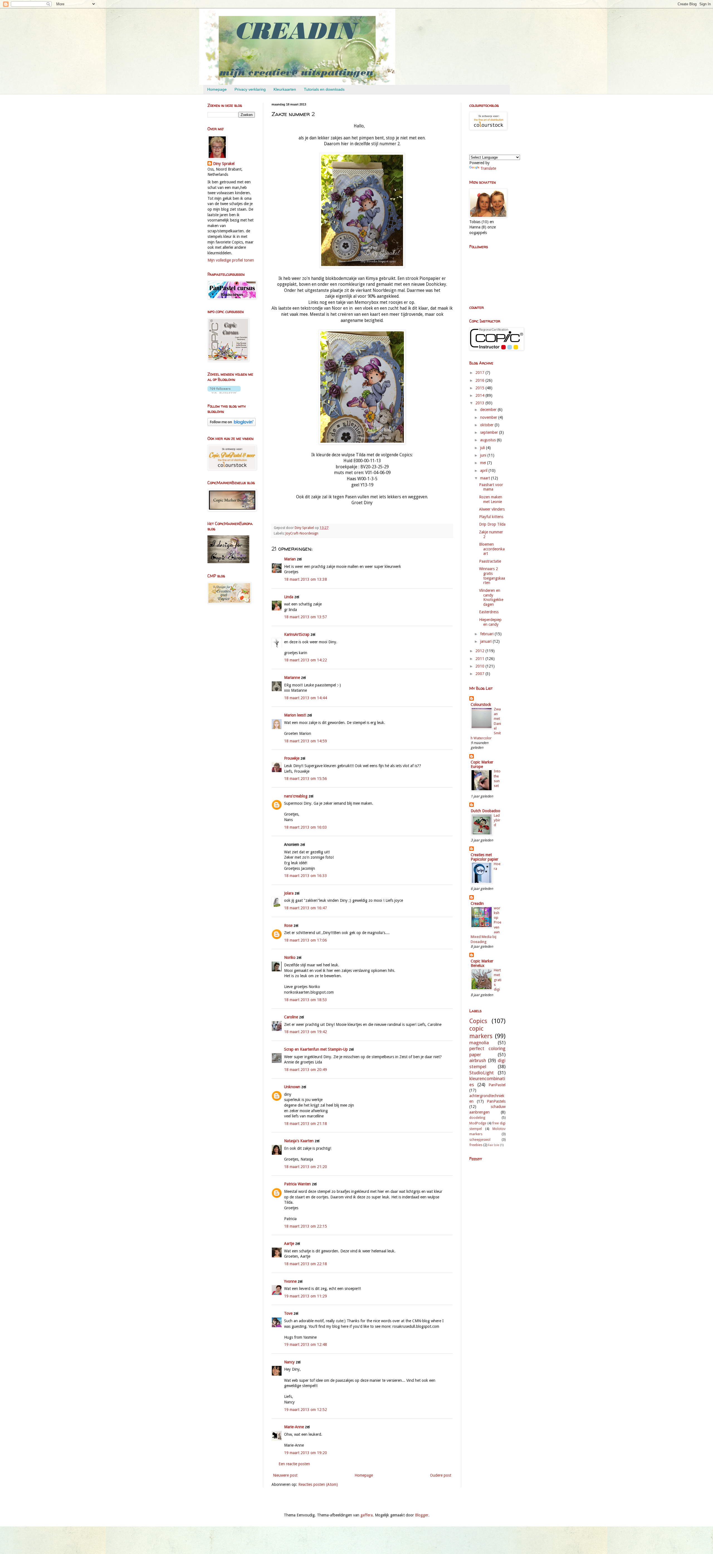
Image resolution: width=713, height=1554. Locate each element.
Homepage (217, 89)
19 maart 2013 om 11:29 (305, 1296)
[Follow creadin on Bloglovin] (224, 392)
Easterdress (489, 612)
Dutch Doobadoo (485, 811)
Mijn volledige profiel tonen (230, 260)
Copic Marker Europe (482, 764)
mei (483, 462)
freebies (475, 1145)
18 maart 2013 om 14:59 (305, 741)
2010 (480, 666)
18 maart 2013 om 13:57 (305, 617)
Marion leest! (295, 715)
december (489, 409)
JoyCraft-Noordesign (301, 533)
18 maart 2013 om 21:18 (305, 1123)
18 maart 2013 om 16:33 (305, 875)
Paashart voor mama (491, 487)
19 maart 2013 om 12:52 (305, 1409)
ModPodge (477, 1123)
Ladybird (497, 820)
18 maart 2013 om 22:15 (305, 1226)
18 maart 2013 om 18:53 (305, 1000)
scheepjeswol (479, 1139)
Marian (290, 559)
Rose (288, 925)
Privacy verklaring (250, 89)
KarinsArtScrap (296, 634)
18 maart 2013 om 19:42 (305, 1032)
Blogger (421, 1515)
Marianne (292, 677)
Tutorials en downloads (324, 89)
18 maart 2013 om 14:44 (305, 698)
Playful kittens (491, 516)
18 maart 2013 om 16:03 (305, 827)
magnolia (479, 1042)
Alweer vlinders (492, 509)
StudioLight (481, 1072)
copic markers (480, 1032)
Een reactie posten (294, 1464)
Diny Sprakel (224, 163)
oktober (487, 425)
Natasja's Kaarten (299, 1141)
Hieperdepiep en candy (490, 622)
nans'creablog (295, 796)
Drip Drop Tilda (492, 524)
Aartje (289, 1243)
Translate (488, 168)
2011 (480, 658)
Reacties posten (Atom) (318, 1484)
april (484, 470)
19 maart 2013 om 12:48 (305, 1344)
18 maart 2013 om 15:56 (305, 778)
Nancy (289, 1362)
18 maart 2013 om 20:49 (305, 1069)
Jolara (289, 893)
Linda (288, 597)
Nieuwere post (285, 1475)
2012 (480, 651)
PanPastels (496, 1101)
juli (483, 447)
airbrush (477, 1060)
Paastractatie (490, 561)
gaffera (366, 1515)
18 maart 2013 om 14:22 (305, 660)
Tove (288, 1313)
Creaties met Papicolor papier (484, 857)
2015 (480, 388)
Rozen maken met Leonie (490, 499)
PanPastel (497, 1085)
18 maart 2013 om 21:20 (305, 1166)
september (489, 432)
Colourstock (481, 704)
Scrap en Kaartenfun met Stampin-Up (316, 1049)
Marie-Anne (294, 1427)
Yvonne (290, 1281)
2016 (480, 380)
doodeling (477, 1117)
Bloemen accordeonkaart (492, 549)
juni (483, 455)
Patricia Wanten (297, 1184)
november (489, 417)
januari (486, 641)
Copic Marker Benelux (482, 963)
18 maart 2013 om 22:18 (305, 1264)
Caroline (291, 1017)
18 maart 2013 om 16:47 (305, 908)
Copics (478, 1020)
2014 (480, 395)
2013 (480, 403)
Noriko (290, 957)
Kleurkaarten (285, 89)
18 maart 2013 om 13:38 (305, 579)
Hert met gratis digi (497, 979)
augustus (488, 440)
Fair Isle (493, 1145)
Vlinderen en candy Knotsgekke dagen (491, 597)
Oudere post (440, 1475)
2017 (480, 372)
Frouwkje (291, 758)
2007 (480, 673)
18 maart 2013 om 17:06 (305, 940)
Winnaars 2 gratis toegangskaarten (492, 576)
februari (487, 634)
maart (485, 478)
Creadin (477, 903)
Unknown (292, 1087)
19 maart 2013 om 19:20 (305, 1452)
